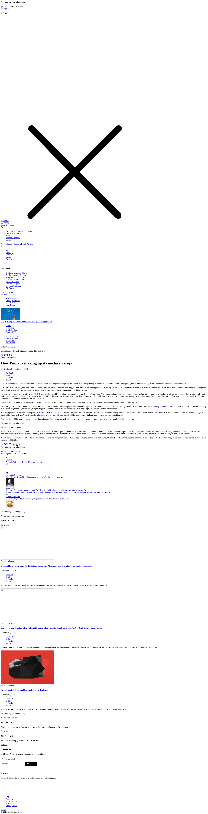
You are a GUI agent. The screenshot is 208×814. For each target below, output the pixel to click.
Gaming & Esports (13, 284)
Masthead (9, 803)
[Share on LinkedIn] (2, 445)
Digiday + (10, 244)
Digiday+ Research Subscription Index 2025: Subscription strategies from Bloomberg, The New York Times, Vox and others (51, 628)
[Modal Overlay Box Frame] (19, 763)
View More (5, 525)
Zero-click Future (7, 561)
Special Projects (12, 298)
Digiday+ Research (13, 301)
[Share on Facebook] (5, 445)
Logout (8, 240)
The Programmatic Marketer (16, 275)
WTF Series (10, 303)
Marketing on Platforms (15, 277)
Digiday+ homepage (13, 233)
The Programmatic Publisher (16, 273)
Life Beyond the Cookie (15, 279)
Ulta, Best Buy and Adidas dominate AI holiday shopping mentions (26, 322)
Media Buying (11, 330)
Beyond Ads (10, 460)
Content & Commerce (9, 357)
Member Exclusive (13, 497)
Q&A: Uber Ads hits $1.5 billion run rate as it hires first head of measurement (35, 477)
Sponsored (10, 488)
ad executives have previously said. (50, 415)
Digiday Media (11, 806)
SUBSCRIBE (6, 355)
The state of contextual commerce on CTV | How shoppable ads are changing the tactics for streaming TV (46, 490)
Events (23, 244)
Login (12, 225)
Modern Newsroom (13, 286)
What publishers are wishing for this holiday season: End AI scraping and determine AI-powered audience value (46, 566)
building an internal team (162, 406)
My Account (5, 294)
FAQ (8, 236)
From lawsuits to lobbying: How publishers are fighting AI (24, 690)
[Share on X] (7, 445)
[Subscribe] (5, 223)
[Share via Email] (10, 445)
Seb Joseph (8, 369)
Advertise (9, 799)
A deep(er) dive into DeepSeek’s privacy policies (24, 462)
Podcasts (17, 244)
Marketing (10, 328)
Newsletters (10, 305)
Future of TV (11, 332)
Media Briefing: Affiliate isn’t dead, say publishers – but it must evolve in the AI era (37, 499)
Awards (30, 244)
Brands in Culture (12, 282)
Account (4, 745)
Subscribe (4, 225)
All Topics (10, 288)
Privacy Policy (11, 801)
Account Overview (13, 238)
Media (8, 326)
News (3, 244)
